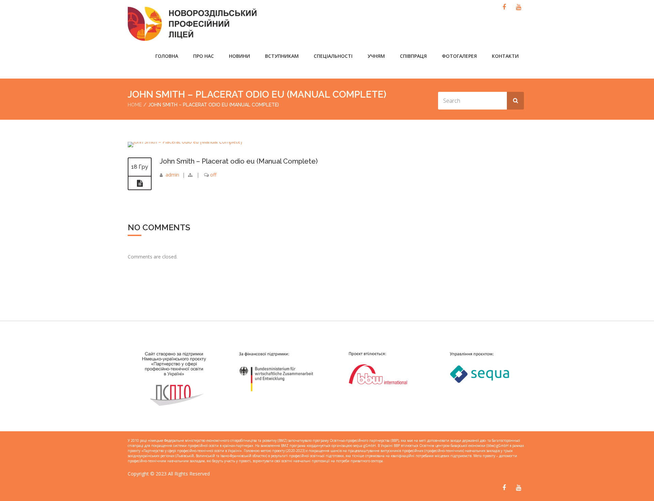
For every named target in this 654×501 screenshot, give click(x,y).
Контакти (505, 56)
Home (135, 104)
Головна (166, 56)
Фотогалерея (459, 56)
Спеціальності (333, 56)
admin (172, 174)
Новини (239, 56)
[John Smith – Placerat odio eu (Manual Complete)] (185, 141)
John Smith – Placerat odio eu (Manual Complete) (239, 161)
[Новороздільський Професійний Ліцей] (207, 24)
